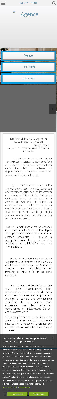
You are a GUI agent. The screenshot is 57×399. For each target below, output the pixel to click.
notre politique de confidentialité (16, 387)
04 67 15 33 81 (28, 3)
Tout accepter (17, 394)
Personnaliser (38, 394)
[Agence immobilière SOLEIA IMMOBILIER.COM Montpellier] (28, 43)
